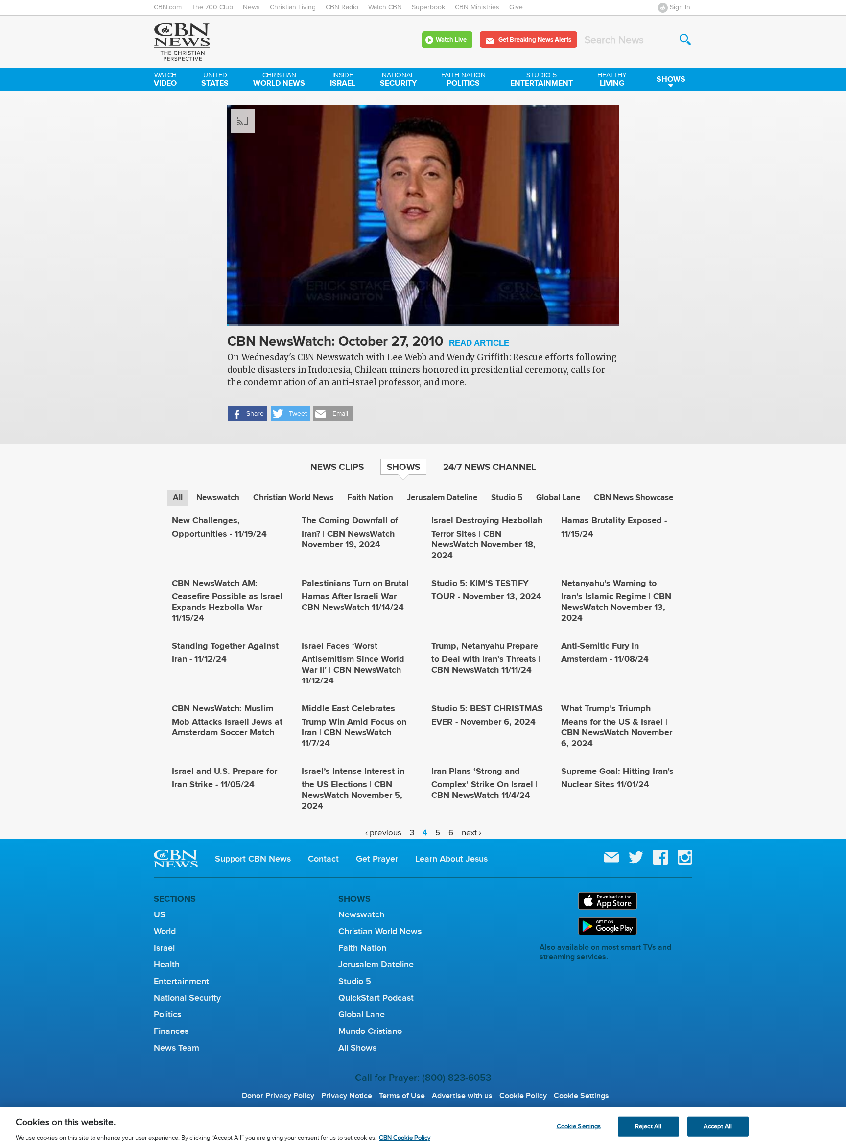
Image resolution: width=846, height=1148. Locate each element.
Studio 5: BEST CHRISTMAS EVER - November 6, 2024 (487, 715)
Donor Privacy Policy (278, 1095)
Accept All (718, 1126)
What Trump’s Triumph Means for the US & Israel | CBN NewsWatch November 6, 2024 (616, 726)
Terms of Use (402, 1095)
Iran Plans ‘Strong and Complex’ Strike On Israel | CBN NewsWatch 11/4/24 (484, 783)
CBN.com (168, 7)
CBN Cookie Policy (404, 1138)
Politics (463, 80)
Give (516, 7)
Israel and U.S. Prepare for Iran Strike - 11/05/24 (224, 778)
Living (612, 80)
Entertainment (541, 80)
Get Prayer (377, 859)
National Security (187, 998)
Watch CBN (385, 7)
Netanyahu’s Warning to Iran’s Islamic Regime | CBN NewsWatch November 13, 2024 (616, 600)
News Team (176, 1048)
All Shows (357, 1048)
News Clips (337, 466)
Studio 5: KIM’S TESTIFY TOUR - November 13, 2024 (486, 590)
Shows (671, 79)
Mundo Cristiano (370, 1031)
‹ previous (383, 832)
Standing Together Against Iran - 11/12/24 (225, 652)
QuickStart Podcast (376, 998)
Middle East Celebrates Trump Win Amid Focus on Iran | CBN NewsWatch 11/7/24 (354, 726)
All (178, 498)
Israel (342, 80)
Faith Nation (370, 498)
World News (279, 80)
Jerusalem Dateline (442, 498)
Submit (685, 39)
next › (471, 832)
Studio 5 (506, 498)
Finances (171, 1031)
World (165, 931)
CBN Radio (342, 7)
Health (167, 964)
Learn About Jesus (451, 859)
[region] (423, 1127)
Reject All (648, 1126)
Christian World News (293, 498)
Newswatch (217, 498)
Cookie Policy (523, 1095)
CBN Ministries (477, 7)
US (159, 914)
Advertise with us (462, 1095)
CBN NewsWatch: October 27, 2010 (368, 342)
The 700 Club (212, 7)
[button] (247, 413)
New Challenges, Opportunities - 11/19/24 (219, 527)
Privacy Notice (346, 1095)
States (215, 80)
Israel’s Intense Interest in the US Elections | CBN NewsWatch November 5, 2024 (353, 788)
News (251, 7)
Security (398, 80)
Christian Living (293, 7)
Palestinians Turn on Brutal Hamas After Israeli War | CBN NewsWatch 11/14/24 (355, 595)
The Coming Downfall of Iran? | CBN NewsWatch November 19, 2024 (350, 532)
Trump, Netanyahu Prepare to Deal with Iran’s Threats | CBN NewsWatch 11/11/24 (485, 657)
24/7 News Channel (489, 466)
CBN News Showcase (633, 498)
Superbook (428, 7)
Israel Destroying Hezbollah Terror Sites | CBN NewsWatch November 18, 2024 (486, 538)
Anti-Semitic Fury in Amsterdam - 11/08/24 (605, 652)
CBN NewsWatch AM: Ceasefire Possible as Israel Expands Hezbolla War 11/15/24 (227, 600)
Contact (323, 859)
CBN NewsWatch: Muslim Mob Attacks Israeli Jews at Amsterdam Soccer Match (227, 720)
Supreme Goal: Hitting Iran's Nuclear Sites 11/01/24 (617, 778)
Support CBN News (253, 859)
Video (165, 80)
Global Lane (558, 498)
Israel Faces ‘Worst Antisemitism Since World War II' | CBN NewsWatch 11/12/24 (353, 663)
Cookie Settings (581, 1095)
